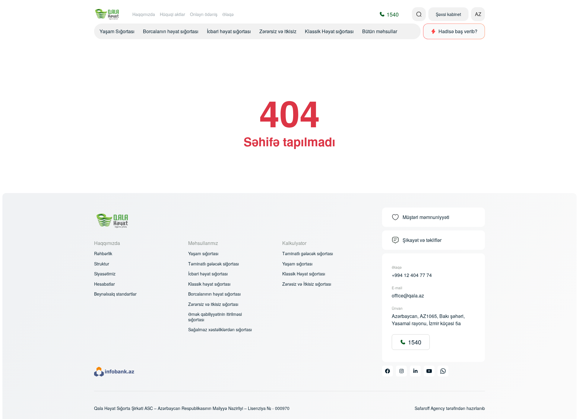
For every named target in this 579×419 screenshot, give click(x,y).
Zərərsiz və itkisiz (277, 31)
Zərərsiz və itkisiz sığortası (213, 304)
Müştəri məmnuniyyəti (426, 217)
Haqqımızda (143, 14)
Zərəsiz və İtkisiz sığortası (306, 284)
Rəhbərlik (103, 253)
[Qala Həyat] (107, 14)
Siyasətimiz (104, 274)
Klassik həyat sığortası (209, 284)
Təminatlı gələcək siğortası (213, 264)
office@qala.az (408, 295)
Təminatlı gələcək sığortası (307, 253)
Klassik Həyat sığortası (329, 31)
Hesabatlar (104, 284)
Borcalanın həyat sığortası (170, 31)
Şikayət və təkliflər (422, 239)
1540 (414, 342)
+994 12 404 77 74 (412, 274)
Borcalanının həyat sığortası (214, 294)
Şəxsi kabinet (448, 14)
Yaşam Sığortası (117, 31)
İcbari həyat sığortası (229, 31)
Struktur (101, 264)
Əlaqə (228, 14)
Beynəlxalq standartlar (115, 294)
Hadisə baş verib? (457, 31)
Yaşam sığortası (203, 253)
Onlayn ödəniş (203, 14)
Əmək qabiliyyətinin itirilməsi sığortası (215, 317)
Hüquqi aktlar (172, 14)
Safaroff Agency (430, 408)
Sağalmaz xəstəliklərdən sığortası (220, 329)
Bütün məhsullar (379, 31)
